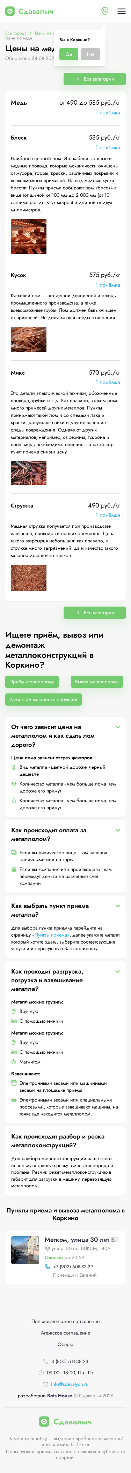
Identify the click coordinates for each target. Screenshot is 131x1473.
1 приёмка (107, 112)
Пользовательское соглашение (65, 1321)
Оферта (65, 1344)
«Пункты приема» (51, 934)
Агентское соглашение (65, 1333)
